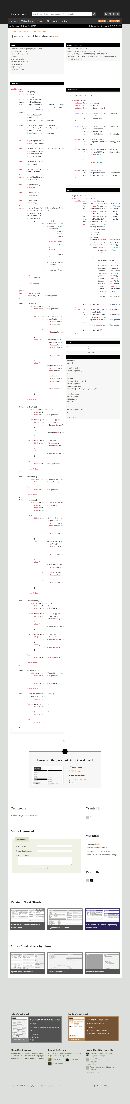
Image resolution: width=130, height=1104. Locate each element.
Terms (54, 1086)
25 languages (39, 1056)
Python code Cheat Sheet (22, 972)
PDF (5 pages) (76, 771)
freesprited (35, 1034)
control (99, 1033)
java (65, 741)
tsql (33, 1040)
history (40, 1058)
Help (65, 21)
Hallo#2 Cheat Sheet (95, 972)
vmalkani (92, 1027)
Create (40, 21)
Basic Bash (108, 1053)
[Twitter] (110, 14)
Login (102, 21)
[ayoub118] (87, 882)
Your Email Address (25, 851)
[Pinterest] (114, 14)
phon (92, 816)
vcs (108, 1033)
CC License (45, 1086)
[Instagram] (118, 14)
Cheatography (16, 1053)
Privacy (62, 1086)
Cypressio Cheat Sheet (59, 928)
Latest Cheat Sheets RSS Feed (106, 1086)
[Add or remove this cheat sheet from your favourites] (120, 26)
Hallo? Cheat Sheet (57, 972)
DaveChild (56, 1060)
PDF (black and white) (79, 780)
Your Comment (23, 855)
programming (30, 1058)
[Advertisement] (65, 5)
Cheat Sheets (28, 21)
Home (15, 21)
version (93, 1033)
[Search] (94, 14)
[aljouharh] (91, 882)
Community (53, 21)
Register (114, 21)
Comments (95, 26)
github (104, 1033)
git (90, 1033)
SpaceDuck (74, 1060)
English (97, 844)
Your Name (22, 846)
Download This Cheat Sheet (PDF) (24, 26)
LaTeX (73, 782)
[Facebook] (106, 14)
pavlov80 (93, 1059)
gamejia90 (94, 1053)
